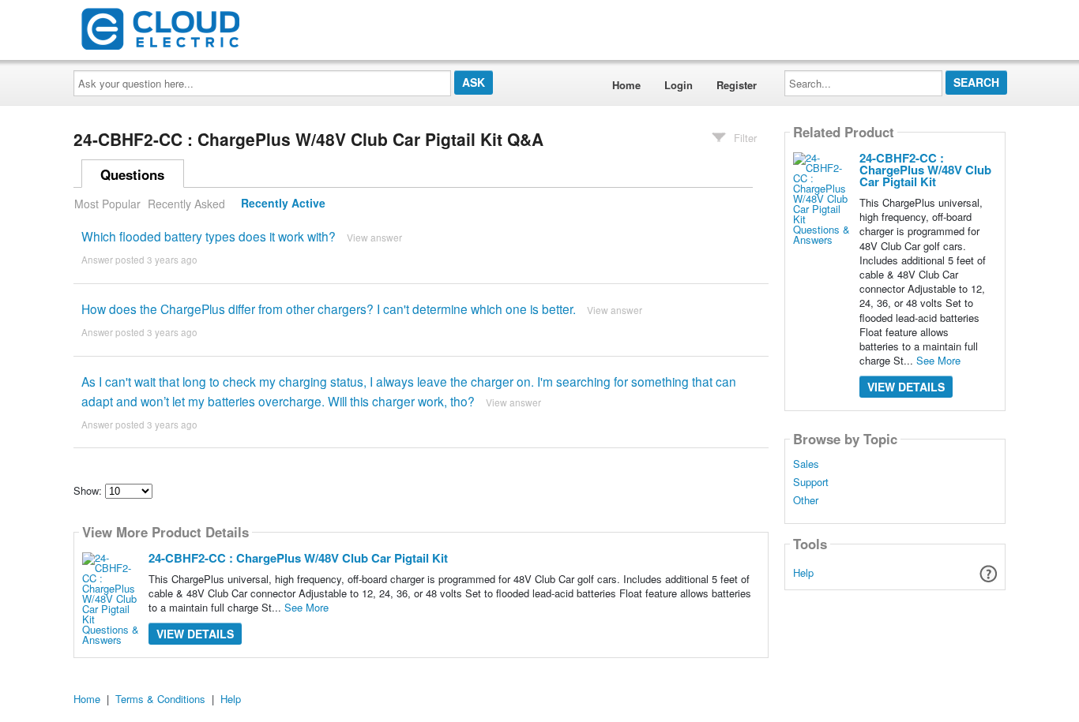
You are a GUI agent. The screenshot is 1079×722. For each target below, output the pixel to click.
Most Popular (107, 203)
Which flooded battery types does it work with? (208, 236)
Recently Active (283, 203)
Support (811, 482)
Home (626, 84)
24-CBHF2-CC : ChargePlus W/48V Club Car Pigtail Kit (298, 558)
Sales (806, 463)
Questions (132, 174)
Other (805, 500)
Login (678, 84)
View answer (374, 237)
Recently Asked (186, 203)
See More (306, 607)
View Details (195, 634)
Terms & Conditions (160, 698)
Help (803, 572)
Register (736, 84)
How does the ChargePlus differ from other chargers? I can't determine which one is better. (328, 308)
